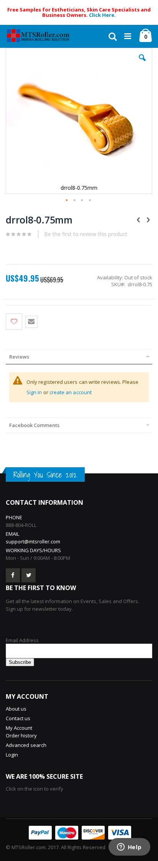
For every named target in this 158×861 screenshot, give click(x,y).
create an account (70, 392)
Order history (21, 735)
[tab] (79, 356)
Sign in (34, 392)
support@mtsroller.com (33, 541)
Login (12, 754)
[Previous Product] (138, 219)
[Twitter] (28, 575)
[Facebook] (13, 575)
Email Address (22, 640)
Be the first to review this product (85, 234)
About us (16, 708)
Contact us (18, 718)
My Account (19, 727)
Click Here (101, 14)
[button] (142, 63)
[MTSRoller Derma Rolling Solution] (42, 36)
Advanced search (26, 745)
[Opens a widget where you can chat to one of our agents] (129, 847)
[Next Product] (148, 219)
